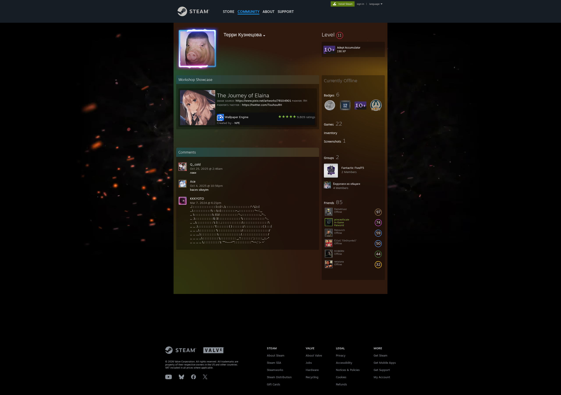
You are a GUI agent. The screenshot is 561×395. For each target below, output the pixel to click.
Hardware (312, 370)
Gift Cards (273, 384)
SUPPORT (286, 11)
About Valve (314, 355)
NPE (237, 123)
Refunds (341, 384)
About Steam (275, 355)
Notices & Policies (348, 370)
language (374, 3)
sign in (360, 3)
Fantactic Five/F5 (352, 168)
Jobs (309, 362)
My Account (382, 377)
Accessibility (344, 362)
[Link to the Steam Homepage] (193, 15)
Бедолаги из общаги (346, 183)
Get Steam (380, 355)
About (269, 11)
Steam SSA (274, 362)
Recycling (312, 377)
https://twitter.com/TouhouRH (262, 105)
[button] (353, 34)
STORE (228, 11)
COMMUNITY (248, 11)
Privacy (340, 355)
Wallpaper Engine (236, 117)
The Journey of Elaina (243, 95)
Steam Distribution (279, 377)
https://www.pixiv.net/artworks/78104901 (263, 100)
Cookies (341, 377)
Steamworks (275, 370)
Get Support (382, 370)
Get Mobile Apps (385, 362)
